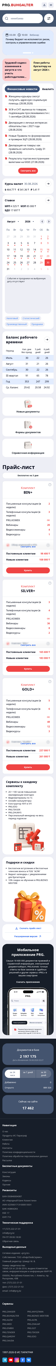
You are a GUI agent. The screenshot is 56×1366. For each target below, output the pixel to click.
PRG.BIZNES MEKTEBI (38, 1315)
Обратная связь (10, 1241)
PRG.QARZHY (8, 1336)
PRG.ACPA (32, 1319)
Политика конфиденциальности (18, 1152)
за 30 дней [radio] (43, 1074)
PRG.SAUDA (8, 1340)
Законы (6, 1176)
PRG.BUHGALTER (10, 1315)
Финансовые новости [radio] (22, 89)
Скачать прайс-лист (30, 928)
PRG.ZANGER (8, 1311)
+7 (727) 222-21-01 (11, 1228)
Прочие (6, 1184)
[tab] (24, 52)
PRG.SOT (31, 1328)
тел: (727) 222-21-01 (12, 1282)
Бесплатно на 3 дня (28, 475)
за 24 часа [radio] (12, 1074)
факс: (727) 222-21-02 (13, 1286)
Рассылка (7, 1160)
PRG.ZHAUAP (33, 1324)
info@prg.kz (8, 1233)
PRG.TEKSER (33, 1332)
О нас (5, 1131)
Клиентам (7, 1139)
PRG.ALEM (7, 1319)
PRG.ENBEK (8, 1328)
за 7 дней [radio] (28, 1072)
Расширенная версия (25, 936)
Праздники (37, 324)
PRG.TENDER (8, 1332)
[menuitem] (28, 1131)
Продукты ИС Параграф (14, 1135)
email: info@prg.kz (11, 1290)
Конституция (9, 1172)
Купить (28, 570)
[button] (13, 221)
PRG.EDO (31, 1336)
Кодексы (6, 1180)
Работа (5, 1143)
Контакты (7, 1148)
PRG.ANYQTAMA (35, 1311)
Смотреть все (28, 170)
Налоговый (12, 318)
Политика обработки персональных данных (25, 1156)
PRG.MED (7, 1324)
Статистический (31, 318)
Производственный (17, 324)
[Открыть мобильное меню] (51, 5)
